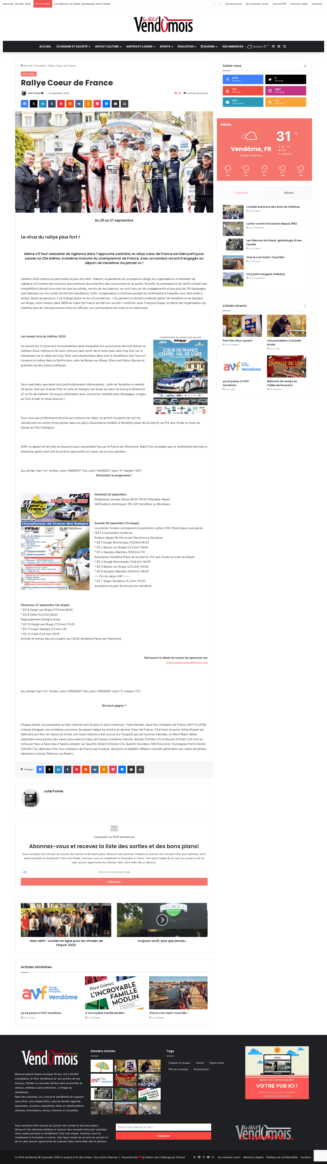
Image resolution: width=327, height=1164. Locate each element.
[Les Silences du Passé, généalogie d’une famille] (233, 246)
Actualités (40, 65)
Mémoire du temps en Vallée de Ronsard (282, 383)
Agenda (209, 46)
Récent (289, 193)
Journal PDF (279, 3)
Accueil (45, 46)
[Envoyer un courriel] (42, 93)
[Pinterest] (61, 104)
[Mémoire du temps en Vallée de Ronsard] (286, 366)
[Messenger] (106, 104)
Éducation (185, 46)
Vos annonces (233, 3)
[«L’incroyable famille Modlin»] (114, 992)
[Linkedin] (43, 104)
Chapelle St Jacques (179, 1062)
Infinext (180, 1157)
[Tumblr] (52, 104)
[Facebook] (24, 104)
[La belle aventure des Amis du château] (233, 212)
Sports (165, 46)
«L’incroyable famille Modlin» (105, 1013)
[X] (33, 104)
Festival (200, 1062)
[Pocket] (97, 104)
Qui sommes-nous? (257, 3)
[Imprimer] (124, 104)
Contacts (317, 3)
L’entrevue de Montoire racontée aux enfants (81, 3)
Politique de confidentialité (282, 1157)
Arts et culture (107, 46)
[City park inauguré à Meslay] (233, 279)
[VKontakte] (79, 104)
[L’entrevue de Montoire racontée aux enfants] (125, 1094)
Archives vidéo (299, 3)
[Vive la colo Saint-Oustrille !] (178, 992)
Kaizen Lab (152, 1157)
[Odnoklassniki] (88, 104)
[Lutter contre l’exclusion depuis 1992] (233, 229)
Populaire (241, 193)
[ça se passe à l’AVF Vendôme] (50, 992)
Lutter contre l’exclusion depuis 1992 (271, 224)
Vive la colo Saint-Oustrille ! (168, 1013)
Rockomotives (201, 1069)
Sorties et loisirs (139, 46)
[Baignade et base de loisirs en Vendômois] (102, 1066)
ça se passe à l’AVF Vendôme (41, 1013)
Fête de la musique (178, 1069)
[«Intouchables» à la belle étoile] (286, 326)
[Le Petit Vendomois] (163, 24)
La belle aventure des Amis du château (273, 207)
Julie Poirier (34, 93)
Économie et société (72, 46)
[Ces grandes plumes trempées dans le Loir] (102, 1108)
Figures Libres (216, 1062)
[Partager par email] (115, 104)
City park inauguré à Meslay (265, 274)
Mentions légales (253, 1157)
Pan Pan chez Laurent (237, 341)
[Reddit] (70, 104)
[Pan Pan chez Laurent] (242, 326)
